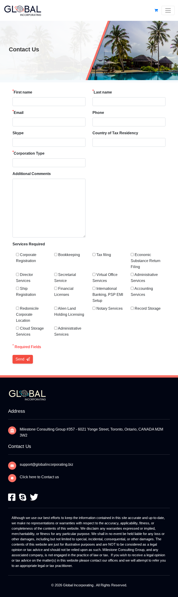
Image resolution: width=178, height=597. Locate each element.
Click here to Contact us (39, 477)
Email (18, 112)
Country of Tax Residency (115, 133)
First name (22, 91)
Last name (102, 91)
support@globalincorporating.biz (46, 464)
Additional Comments (32, 174)
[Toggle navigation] (168, 10)
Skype (18, 133)
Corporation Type (28, 152)
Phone (98, 113)
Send (20, 359)
